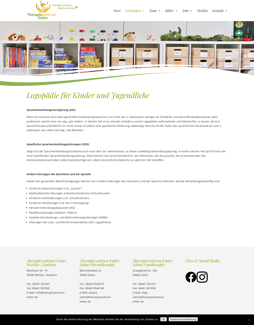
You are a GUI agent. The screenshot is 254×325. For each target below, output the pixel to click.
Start (116, 11)
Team (153, 11)
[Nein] (249, 320)
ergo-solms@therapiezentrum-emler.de (148, 297)
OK (163, 319)
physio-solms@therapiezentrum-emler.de (95, 297)
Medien (202, 11)
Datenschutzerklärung (183, 319)
